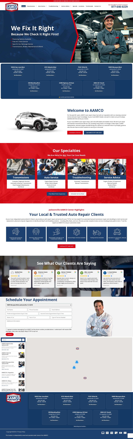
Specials (75, 6)
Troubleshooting (53, 6)
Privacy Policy (21, 432)
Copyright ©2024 (11, 432)
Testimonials (89, 6)
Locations (81, 6)
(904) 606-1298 (5, 349)
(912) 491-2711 (5, 385)
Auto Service (41, 6)
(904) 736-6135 (5, 369)
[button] (124, 279)
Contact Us (97, 6)
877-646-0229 (119, 6)
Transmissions (31, 6)
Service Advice (65, 6)
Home (23, 6)
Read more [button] (14, 285)
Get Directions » (18, 75)
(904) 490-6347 (5, 377)
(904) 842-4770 (5, 359)
